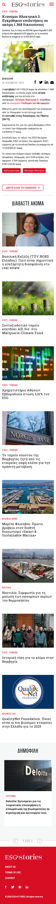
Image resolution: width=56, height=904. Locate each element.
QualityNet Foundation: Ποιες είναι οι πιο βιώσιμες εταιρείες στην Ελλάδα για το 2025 (27, 722)
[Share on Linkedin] (46, 82)
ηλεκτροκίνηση (12, 170)
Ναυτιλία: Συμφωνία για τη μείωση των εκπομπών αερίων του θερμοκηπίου (27, 596)
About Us (10, 867)
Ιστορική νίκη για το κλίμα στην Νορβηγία (28, 659)
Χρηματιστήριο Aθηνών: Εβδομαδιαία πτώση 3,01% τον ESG (26, 394)
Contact (10, 878)
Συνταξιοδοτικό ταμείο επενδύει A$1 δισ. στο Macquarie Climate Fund (22, 329)
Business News (10, 518)
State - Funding (10, 11)
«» (26, 99)
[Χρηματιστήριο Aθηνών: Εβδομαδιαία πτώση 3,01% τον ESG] (28, 364)
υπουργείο (30, 103)
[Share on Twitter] (41, 82)
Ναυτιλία (6, 587)
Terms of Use (13, 872)
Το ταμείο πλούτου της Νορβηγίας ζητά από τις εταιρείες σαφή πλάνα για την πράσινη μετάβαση (26, 461)
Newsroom (7, 78)
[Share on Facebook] (35, 82)
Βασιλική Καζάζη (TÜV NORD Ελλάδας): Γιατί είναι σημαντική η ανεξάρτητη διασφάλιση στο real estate (27, 262)
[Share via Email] (52, 82)
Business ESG (9, 713)
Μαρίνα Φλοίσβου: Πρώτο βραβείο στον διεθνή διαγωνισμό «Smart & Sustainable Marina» (22, 529)
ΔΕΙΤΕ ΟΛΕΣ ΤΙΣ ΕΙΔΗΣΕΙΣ (21, 187)
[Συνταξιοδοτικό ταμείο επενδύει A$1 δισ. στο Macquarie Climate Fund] (28, 299)
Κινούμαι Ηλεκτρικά (34, 170)
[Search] (4, 4)
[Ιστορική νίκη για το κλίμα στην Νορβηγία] (28, 631)
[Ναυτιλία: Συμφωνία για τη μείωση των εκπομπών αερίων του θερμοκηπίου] (28, 566)
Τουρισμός (11, 795)
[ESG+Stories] (28, 3)
